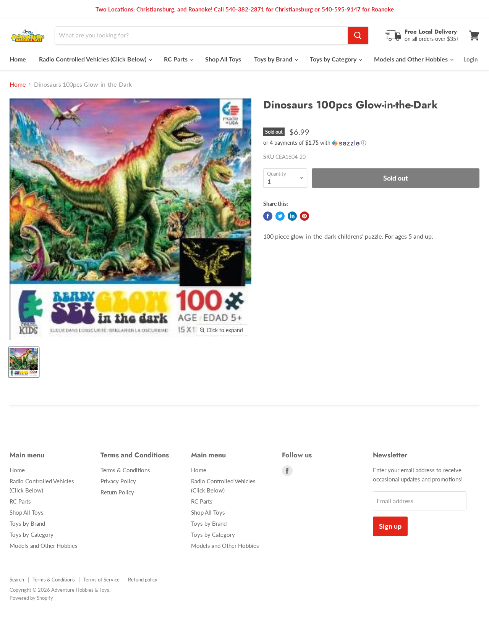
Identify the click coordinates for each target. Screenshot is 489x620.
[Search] (358, 35)
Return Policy (117, 492)
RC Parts (176, 59)
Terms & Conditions (125, 470)
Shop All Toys (223, 59)
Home (18, 59)
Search (17, 579)
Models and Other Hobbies (411, 59)
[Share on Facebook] (267, 216)
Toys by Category (334, 59)
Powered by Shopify (31, 598)
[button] (371, 143)
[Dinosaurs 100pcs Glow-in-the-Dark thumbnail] (24, 362)
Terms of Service (101, 579)
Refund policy (142, 579)
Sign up (390, 526)
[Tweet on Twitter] (280, 216)
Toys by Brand (274, 59)
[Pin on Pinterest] (304, 216)
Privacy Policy (118, 481)
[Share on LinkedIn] (292, 216)
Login (470, 59)
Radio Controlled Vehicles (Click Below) (93, 59)
